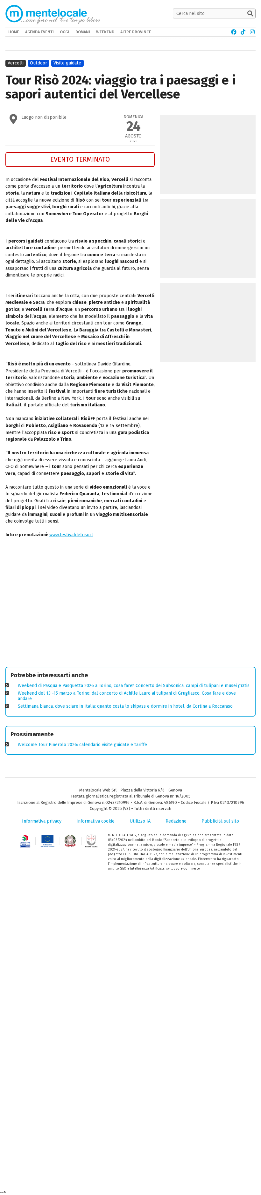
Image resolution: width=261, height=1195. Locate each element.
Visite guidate (67, 63)
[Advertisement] (80, 603)
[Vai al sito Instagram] (252, 32)
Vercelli (16, 63)
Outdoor (38, 63)
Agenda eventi (39, 32)
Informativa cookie (95, 821)
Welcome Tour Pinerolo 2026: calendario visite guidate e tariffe (82, 744)
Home (13, 32)
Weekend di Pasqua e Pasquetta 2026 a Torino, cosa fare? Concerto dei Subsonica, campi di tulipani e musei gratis (134, 685)
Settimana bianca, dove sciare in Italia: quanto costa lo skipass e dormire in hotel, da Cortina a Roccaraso (125, 706)
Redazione (176, 821)
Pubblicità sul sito (220, 821)
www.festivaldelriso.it (71, 534)
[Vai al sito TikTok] (243, 32)
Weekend (105, 32)
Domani (82, 32)
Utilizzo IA (140, 821)
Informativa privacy (41, 821)
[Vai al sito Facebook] (233, 32)
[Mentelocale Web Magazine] (52, 13)
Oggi (64, 32)
